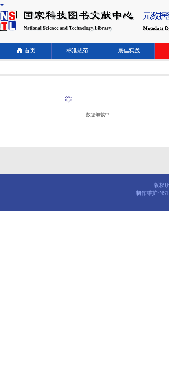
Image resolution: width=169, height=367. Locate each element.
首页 (29, 51)
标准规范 (77, 51)
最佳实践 (129, 51)
